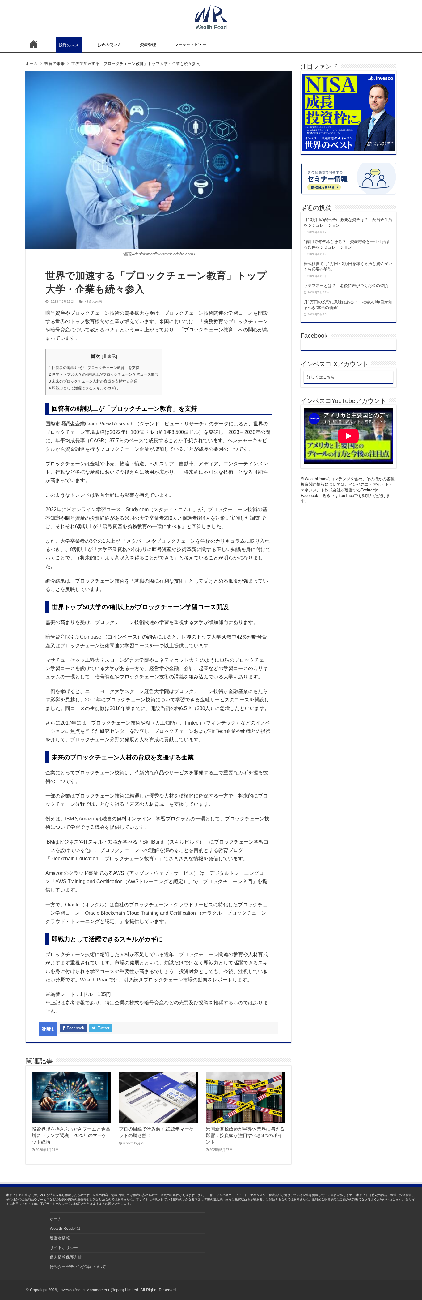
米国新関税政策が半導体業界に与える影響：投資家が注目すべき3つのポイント (245, 1135)
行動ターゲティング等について (78, 1266)
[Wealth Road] (211, 15)
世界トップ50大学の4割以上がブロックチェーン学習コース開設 (103, 374)
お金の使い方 (109, 44)
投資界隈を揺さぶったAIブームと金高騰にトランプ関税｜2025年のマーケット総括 (71, 1135)
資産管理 (148, 44)
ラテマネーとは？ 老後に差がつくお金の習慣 (346, 285)
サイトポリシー (64, 1247)
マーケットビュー (191, 44)
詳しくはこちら (321, 377)
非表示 (109, 356)
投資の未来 (69, 45)
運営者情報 (60, 1238)
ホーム (34, 43)
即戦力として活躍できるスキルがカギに (84, 388)
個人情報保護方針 (66, 1257)
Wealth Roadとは (65, 1228)
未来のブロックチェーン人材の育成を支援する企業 (93, 381)
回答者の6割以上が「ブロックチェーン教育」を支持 (94, 368)
